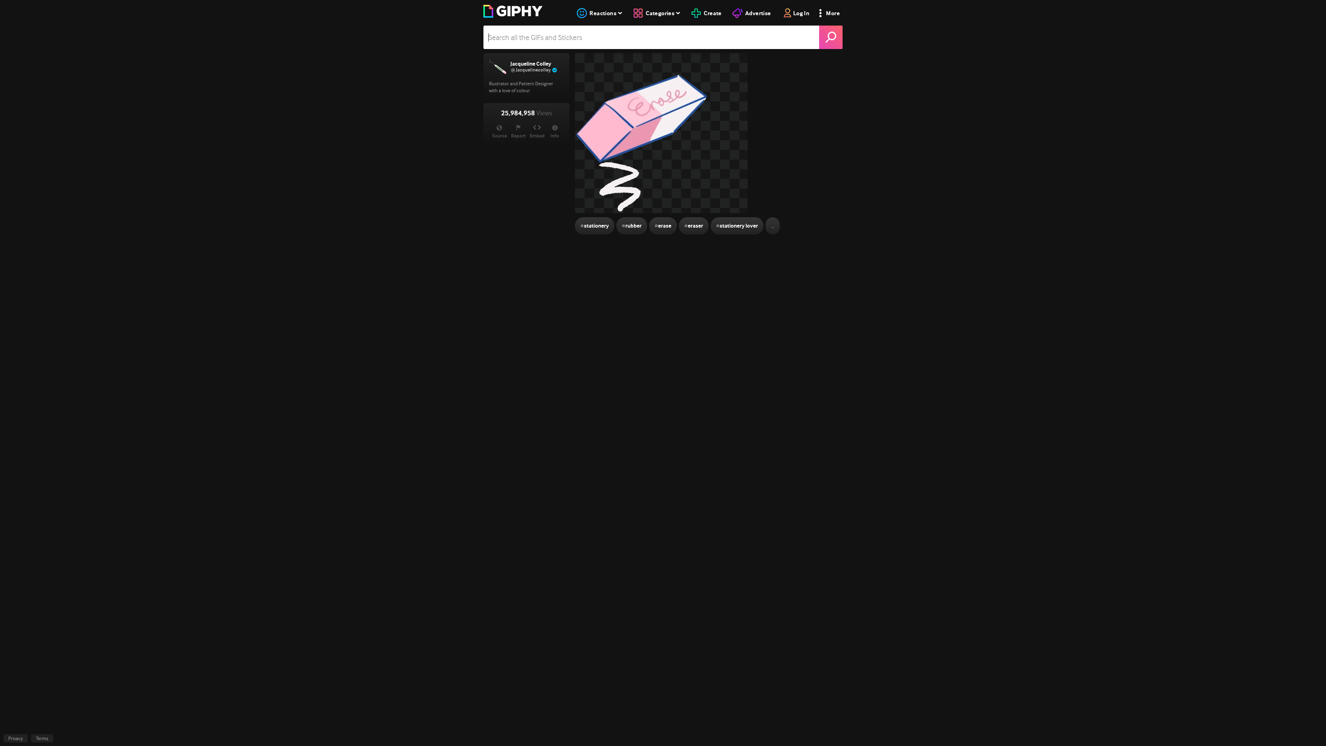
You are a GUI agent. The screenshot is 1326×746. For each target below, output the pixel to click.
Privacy (15, 738)
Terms (42, 738)
